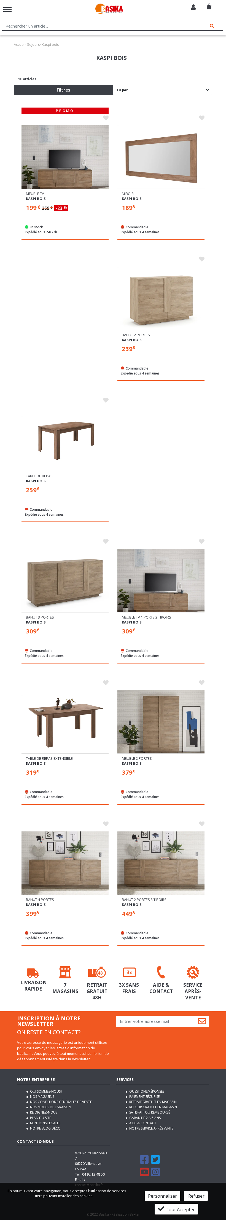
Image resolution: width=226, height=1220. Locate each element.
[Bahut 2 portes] (161, 299)
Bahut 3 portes (40, 617)
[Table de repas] (65, 441)
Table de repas (39, 475)
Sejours (33, 44)
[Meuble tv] (65, 158)
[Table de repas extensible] (65, 723)
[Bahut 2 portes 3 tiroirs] (161, 864)
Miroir (128, 193)
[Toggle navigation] (7, 9)
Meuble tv (35, 193)
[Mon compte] (193, 7)
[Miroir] (161, 158)
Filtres (63, 90)
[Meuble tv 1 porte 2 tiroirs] (161, 582)
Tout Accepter (180, 1209)
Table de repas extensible (49, 758)
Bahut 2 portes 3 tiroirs (144, 899)
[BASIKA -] (109, 9)
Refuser (196, 1196)
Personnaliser (162, 1196)
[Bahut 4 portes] (65, 864)
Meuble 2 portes (137, 758)
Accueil (19, 44)
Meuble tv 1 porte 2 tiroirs (146, 617)
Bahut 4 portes (40, 899)
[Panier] (209, 4)
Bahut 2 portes (136, 334)
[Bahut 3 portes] (65, 582)
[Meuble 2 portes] (161, 723)
